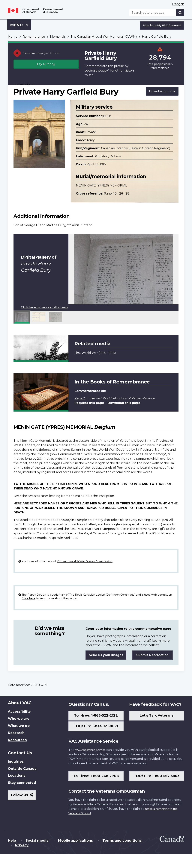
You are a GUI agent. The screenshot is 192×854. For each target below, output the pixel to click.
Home (12, 36)
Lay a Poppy (46, 64)
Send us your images (106, 655)
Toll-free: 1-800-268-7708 (96, 776)
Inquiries (16, 761)
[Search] (180, 12)
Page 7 (79, 398)
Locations (16, 775)
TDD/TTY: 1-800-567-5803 (156, 776)
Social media (37, 840)
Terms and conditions (122, 840)
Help (12, 840)
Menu (17, 25)
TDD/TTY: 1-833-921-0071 (96, 726)
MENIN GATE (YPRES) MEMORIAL (101, 185)
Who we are (18, 719)
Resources (17, 740)
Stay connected (22, 783)
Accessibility (19, 711)
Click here (28, 598)
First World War (86, 353)
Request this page (89, 403)
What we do (19, 726)
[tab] (22, 317)
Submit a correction (152, 655)
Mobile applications (75, 840)
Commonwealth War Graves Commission (84, 561)
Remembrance (33, 36)
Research (16, 733)
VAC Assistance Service (90, 750)
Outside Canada (22, 769)
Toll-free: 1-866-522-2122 (96, 715)
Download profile (162, 91)
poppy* (104, 70)
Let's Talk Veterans (156, 715)
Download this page (124, 403)
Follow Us (23, 796)
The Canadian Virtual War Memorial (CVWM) (103, 36)
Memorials (57, 36)
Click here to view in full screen (44, 307)
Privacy (21, 845)
